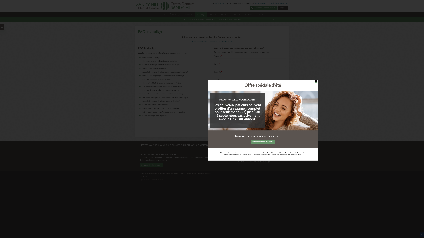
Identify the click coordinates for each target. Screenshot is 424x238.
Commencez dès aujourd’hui (262, 142)
